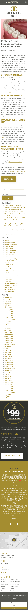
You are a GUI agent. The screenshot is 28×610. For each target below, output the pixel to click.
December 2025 (9, 314)
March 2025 (8, 332)
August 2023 (8, 371)
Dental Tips (7, 257)
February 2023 (8, 383)
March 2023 (8, 381)
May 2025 (7, 328)
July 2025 (7, 324)
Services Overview (10, 289)
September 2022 (9, 393)
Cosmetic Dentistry (10, 243)
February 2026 (8, 310)
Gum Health (8, 267)
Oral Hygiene (8, 279)
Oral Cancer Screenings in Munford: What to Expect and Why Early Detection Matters (15, 232)
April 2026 (7, 306)
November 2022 (9, 389)
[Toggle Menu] (25, 2)
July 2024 (7, 348)
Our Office (7, 281)
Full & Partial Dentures (11, 265)
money (3, 137)
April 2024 (7, 354)
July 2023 (7, 373)
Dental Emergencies (10, 251)
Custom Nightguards (10, 245)
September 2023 (9, 369)
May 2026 (7, 304)
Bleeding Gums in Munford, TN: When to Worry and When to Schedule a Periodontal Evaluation (14, 226)
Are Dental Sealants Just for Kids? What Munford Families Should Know (14, 220)
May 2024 (7, 352)
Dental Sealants (9, 255)
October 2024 (8, 342)
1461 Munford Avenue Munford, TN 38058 (7, 557)
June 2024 (7, 350)
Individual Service (9, 271)
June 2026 (7, 302)
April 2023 (7, 379)
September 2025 (9, 320)
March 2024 (8, 356)
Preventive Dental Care (17, 189)
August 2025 (8, 322)
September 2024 (9, 344)
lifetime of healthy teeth (15, 162)
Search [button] (7, 198)
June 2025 (7, 326)
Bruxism (6, 241)
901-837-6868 (5, 563)
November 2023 (9, 364)
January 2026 (8, 312)
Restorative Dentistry (10, 285)
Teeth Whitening (9, 291)
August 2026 (8, 298)
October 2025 (8, 318)
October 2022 (8, 391)
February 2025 (8, 334)
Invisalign (7, 273)
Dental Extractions (9, 253)
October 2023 (8, 367)
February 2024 (8, 358)
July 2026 (7, 300)
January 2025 (8, 336)
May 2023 (7, 377)
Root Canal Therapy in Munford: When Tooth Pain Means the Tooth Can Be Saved (14, 214)
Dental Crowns (8, 249)
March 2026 (8, 308)
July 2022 (7, 397)
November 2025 (9, 316)
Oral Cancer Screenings (11, 275)
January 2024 (8, 360)
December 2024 (9, 338)
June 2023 (7, 375)
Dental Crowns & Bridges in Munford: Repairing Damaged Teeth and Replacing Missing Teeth (15, 208)
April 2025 (7, 330)
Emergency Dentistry (10, 259)
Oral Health (7, 277)
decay (10, 92)
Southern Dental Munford (17, 171)
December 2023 (9, 362)
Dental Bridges (8, 247)
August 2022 (8, 395)
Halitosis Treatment (10, 269)
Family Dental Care (10, 261)
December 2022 (9, 387)
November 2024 (9, 340)
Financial (7, 263)
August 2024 (8, 346)
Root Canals (8, 287)
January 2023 (8, 385)
